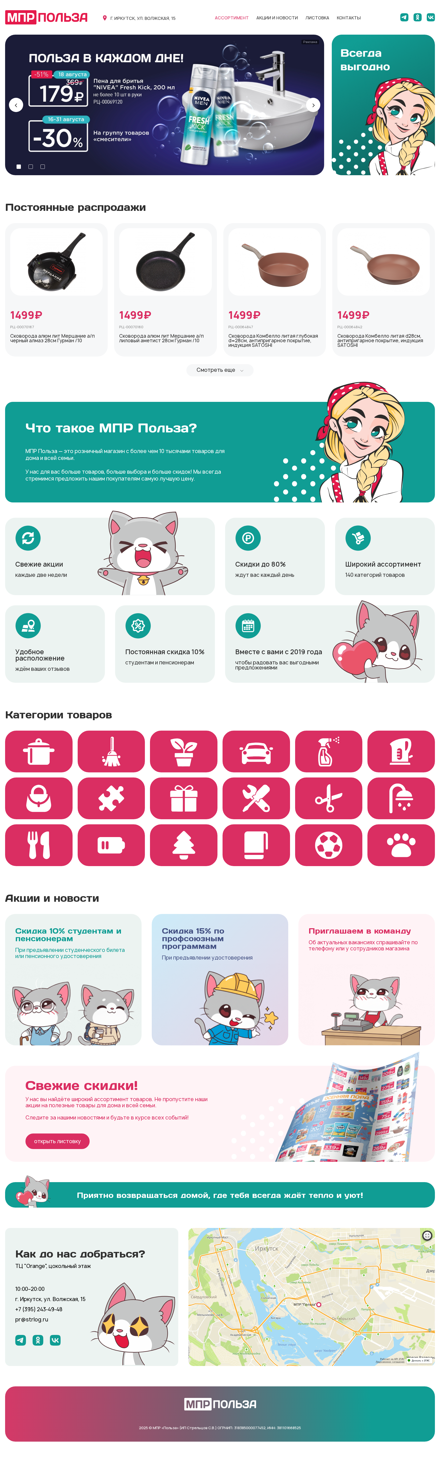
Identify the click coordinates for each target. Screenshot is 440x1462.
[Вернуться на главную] (46, 17)
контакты (349, 18)
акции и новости (277, 18)
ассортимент (232, 18)
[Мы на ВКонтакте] (431, 17)
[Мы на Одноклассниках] (418, 17)
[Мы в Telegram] (404, 17)
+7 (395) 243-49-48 (38, 1309)
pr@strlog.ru (31, 1319)
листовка (317, 18)
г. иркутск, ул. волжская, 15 (143, 18)
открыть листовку (57, 1141)
